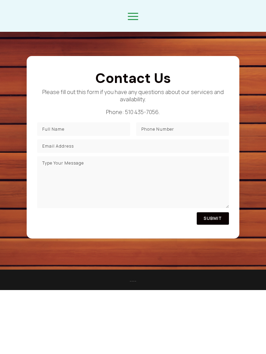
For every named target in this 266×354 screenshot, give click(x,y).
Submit (213, 218)
